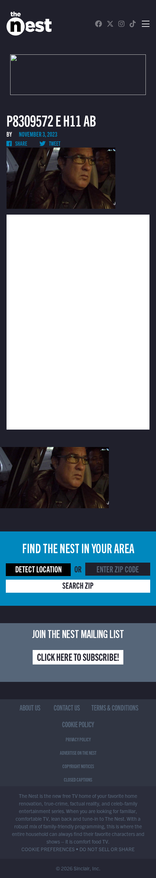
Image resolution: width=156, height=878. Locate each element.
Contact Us (67, 707)
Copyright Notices (78, 766)
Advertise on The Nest (78, 752)
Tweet (54, 143)
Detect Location (38, 568)
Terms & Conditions (114, 707)
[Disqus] (78, 321)
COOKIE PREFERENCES (48, 849)
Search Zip (78, 585)
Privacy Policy (78, 739)
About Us (30, 707)
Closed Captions (78, 779)
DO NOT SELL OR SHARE (107, 849)
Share (21, 143)
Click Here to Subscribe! (78, 656)
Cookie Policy (78, 724)
